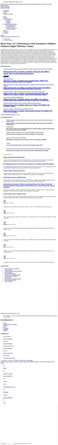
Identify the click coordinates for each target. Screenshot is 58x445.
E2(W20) (8, 20)
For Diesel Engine (10, 26)
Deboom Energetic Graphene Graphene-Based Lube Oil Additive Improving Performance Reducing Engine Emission (27, 88)
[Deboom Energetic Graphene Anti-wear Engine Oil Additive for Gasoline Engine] (22, 103)
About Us (5, 17)
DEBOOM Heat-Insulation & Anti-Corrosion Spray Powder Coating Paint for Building (26, 139)
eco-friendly (41, 361)
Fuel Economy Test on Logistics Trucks (14, 177)
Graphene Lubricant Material (10, 276)
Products (5, 330)
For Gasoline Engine (10, 25)
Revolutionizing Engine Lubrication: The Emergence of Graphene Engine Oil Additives (28, 164)
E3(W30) (8, 21)
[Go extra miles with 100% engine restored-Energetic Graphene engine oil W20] (8, 143)
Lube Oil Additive (8, 272)
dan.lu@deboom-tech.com (9, 358)
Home (4, 16)
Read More (6, 76)
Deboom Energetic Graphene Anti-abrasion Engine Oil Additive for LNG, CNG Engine (27, 111)
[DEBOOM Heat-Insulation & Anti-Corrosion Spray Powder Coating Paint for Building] (16, 137)
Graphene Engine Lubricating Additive (13, 271)
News (4, 30)
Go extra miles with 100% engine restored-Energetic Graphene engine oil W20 (24, 145)
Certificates (5, 31)
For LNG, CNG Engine (11, 27)
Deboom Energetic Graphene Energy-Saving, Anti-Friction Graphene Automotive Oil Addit (27, 150)
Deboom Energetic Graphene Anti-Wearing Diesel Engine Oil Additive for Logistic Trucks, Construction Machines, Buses (25, 94)
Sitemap (24, 360)
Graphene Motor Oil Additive (7, 361)
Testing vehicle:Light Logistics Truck (14, 157)
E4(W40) (8, 22)
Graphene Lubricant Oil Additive (11, 268)
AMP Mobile (30, 360)
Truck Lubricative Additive (10, 280)
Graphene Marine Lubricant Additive (12, 278)
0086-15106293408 (5, 7)
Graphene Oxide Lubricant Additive (12, 275)
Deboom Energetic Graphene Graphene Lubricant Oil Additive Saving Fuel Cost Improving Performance (26, 72)
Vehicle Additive (8, 269)
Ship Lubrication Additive (10, 273)
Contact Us (5, 32)
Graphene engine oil (7, 19)
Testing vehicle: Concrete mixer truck (14, 170)
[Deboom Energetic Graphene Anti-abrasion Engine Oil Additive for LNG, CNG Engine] (18, 108)
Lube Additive (7, 277)
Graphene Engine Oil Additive (10, 24)
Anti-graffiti (47, 361)
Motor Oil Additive (8, 281)
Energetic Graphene (18, 361)
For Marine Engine (10, 29)
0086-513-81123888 (5, 6)
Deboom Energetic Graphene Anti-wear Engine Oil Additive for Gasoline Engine (26, 105)
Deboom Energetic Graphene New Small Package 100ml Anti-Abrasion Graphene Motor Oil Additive (25, 81)
